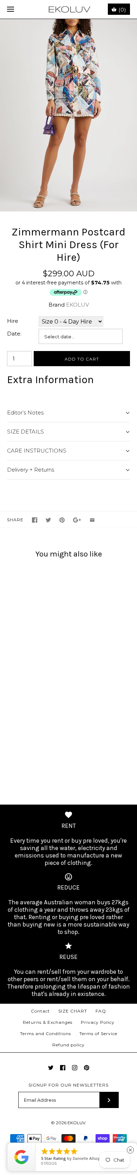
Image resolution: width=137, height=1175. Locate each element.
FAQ (101, 1011)
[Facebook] (62, 1067)
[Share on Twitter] (48, 520)
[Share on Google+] (77, 520)
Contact (40, 1011)
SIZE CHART (72, 1011)
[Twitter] (50, 1067)
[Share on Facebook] (34, 520)
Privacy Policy (98, 1022)
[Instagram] (74, 1067)
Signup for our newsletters (68, 1085)
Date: (14, 333)
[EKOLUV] (68, 9)
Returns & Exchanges (47, 1022)
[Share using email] (92, 520)
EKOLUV (77, 304)
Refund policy (68, 1044)
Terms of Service (98, 1033)
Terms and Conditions (45, 1033)
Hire (12, 321)
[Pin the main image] (62, 520)
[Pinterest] (86, 1067)
